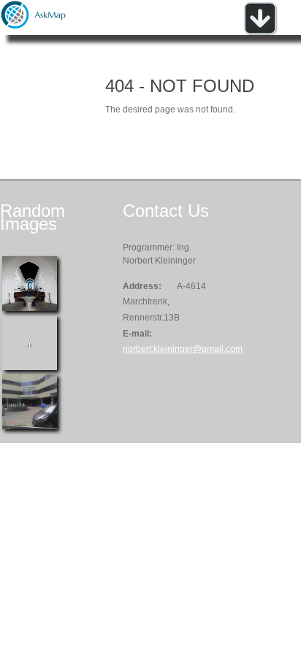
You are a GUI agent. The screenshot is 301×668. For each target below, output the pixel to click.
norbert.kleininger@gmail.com (183, 349)
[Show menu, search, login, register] (260, 32)
